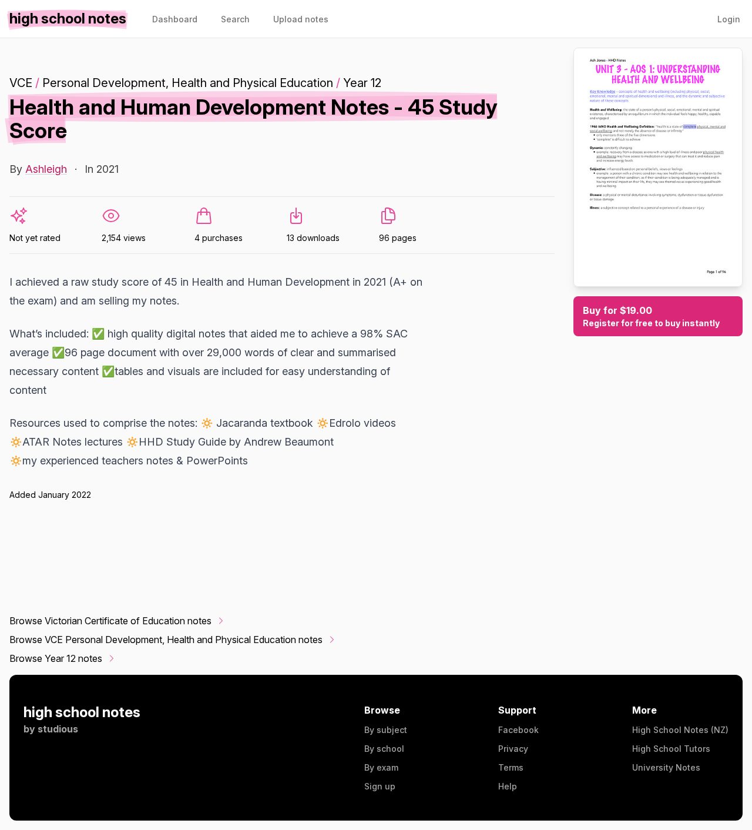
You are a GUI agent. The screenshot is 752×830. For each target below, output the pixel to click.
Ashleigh (46, 169)
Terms (510, 767)
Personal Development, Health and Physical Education (187, 83)
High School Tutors (671, 749)
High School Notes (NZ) (680, 730)
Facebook (518, 730)
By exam (381, 767)
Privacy (513, 749)
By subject (385, 730)
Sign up (379, 786)
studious (58, 729)
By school (384, 749)
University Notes (666, 767)
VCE (20, 83)
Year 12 (362, 83)
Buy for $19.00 (651, 316)
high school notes (82, 712)
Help (507, 786)
